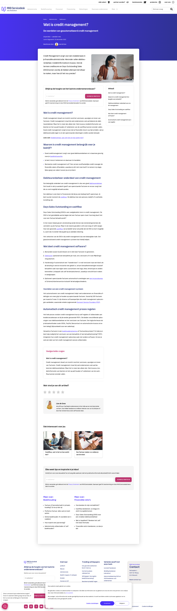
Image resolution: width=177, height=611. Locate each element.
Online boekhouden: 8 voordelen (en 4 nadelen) (58, 518)
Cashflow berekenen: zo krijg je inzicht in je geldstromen (88, 510)
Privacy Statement (73, 101)
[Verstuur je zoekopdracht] (171, 9)
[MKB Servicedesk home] (39, 562)
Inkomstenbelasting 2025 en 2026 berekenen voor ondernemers (112, 578)
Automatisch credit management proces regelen (120, 121)
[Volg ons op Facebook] (36, 606)
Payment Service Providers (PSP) (88, 302)
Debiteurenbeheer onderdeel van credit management (119, 104)
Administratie (53, 19)
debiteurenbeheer (96, 183)
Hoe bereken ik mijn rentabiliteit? (87, 505)
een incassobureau (96, 278)
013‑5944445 (133, 575)
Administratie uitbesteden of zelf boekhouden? (56, 527)
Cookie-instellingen (92, 603)
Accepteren (107, 603)
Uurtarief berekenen (110, 568)
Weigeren (122, 603)
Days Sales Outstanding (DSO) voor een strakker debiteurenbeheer (88, 516)
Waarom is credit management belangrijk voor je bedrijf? (119, 98)
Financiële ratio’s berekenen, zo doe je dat (89, 527)
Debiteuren (63, 19)
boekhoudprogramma (69, 331)
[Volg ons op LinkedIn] (26, 606)
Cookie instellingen (147, 606)
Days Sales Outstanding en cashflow (119, 109)
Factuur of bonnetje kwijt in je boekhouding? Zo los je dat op (58, 506)
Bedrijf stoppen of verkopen (68, 575)
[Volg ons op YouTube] (41, 606)
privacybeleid (69, 593)
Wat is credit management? (116, 93)
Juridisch (62, 566)
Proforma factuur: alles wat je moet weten (57, 512)
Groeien (62, 578)
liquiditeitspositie (56, 156)
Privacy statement (133, 606)
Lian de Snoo (62, 44)
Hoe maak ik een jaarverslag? (55, 523)
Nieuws (62, 569)
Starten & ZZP (64, 581)
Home (45, 19)
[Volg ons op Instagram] (31, 606)
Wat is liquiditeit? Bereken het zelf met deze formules (88, 521)
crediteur (63, 197)
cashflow (59, 229)
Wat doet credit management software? (117, 115)
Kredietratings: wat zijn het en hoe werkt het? (67, 138)
